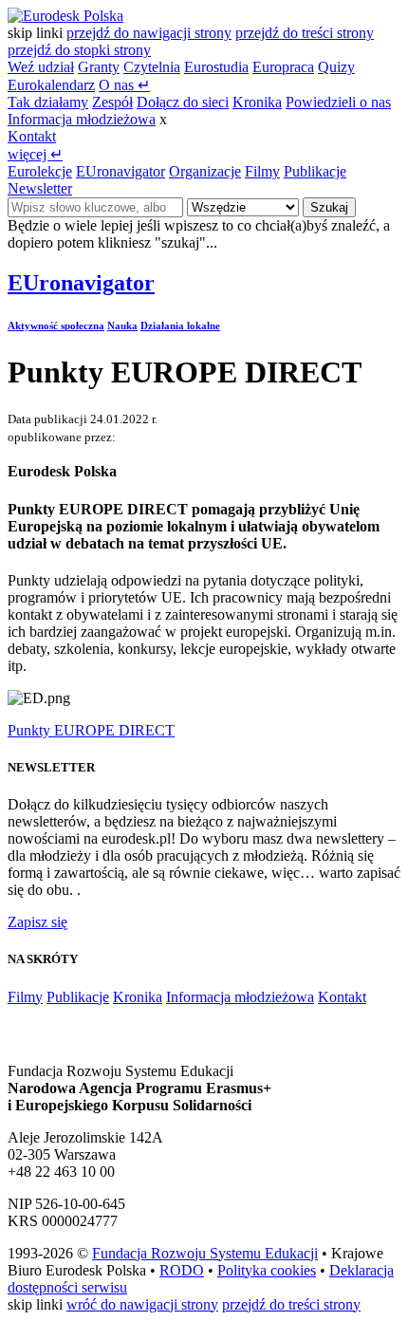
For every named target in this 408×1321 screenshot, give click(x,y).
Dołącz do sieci (183, 102)
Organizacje (205, 171)
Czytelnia (151, 67)
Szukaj (329, 207)
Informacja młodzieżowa (82, 119)
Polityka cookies (266, 1270)
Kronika (257, 102)
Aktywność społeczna (56, 325)
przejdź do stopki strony (79, 50)
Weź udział (41, 67)
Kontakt (32, 136)
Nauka (122, 325)
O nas (124, 85)
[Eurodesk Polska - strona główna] (65, 16)
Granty (99, 67)
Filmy (262, 171)
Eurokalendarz (51, 85)
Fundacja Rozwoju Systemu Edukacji (205, 1253)
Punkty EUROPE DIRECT (91, 730)
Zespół (112, 102)
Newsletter (40, 188)
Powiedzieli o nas (338, 102)
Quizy (336, 67)
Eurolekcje (40, 171)
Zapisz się (37, 922)
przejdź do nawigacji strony (149, 33)
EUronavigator (120, 171)
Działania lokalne (180, 325)
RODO (181, 1270)
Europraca (283, 67)
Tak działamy (48, 102)
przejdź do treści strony (304, 33)
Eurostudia (216, 67)
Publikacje (315, 171)
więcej (35, 154)
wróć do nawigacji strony (142, 1304)
